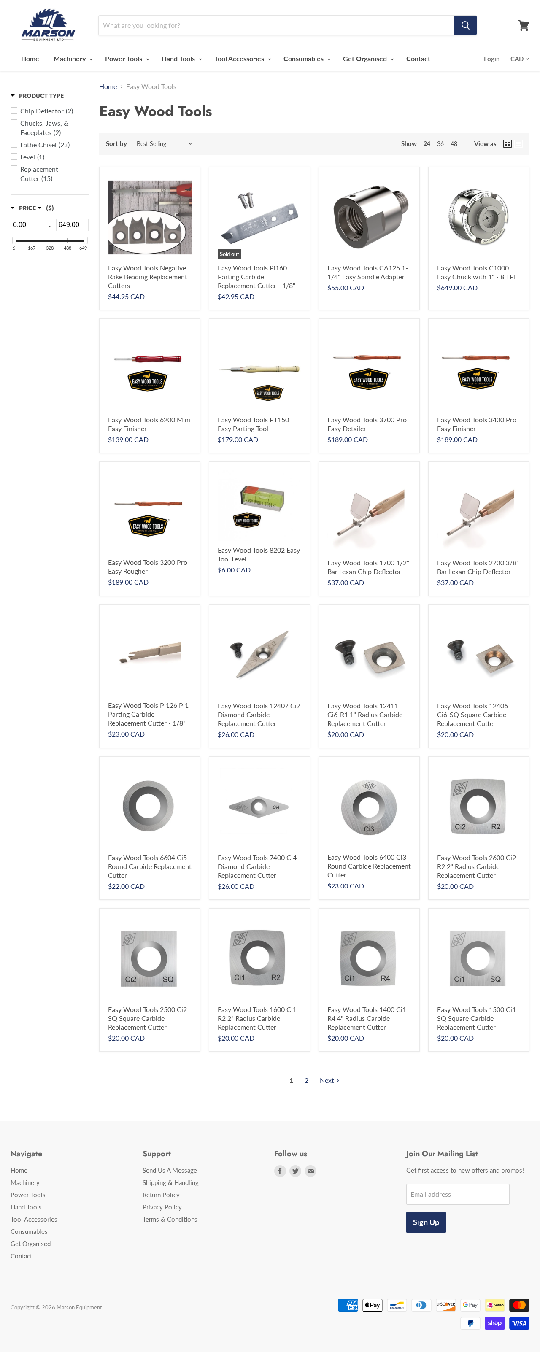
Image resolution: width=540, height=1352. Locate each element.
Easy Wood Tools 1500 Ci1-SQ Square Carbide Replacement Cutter (477, 1018)
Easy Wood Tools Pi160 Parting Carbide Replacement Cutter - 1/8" (256, 276)
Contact (418, 58)
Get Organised (366, 58)
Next (327, 1080)
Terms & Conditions (170, 1219)
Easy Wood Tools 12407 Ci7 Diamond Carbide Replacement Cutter (259, 714)
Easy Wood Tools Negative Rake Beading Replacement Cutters (147, 276)
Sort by (116, 143)
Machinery (70, 58)
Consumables (304, 58)
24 (427, 143)
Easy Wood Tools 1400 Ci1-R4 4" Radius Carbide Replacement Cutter (368, 1018)
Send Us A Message (170, 1170)
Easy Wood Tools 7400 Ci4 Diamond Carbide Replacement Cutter (257, 866)
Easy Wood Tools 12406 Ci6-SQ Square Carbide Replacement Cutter (472, 714)
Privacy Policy (162, 1207)
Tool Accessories (240, 58)
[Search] (465, 25)
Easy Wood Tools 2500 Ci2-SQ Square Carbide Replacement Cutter (148, 1018)
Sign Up (426, 1222)
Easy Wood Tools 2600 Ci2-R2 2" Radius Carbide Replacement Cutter (477, 866)
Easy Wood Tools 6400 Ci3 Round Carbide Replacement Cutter (369, 866)
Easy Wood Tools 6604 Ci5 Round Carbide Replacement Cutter (150, 866)
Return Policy (161, 1194)
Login (492, 58)
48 (454, 143)
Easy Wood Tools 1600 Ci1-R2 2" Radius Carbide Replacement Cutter (258, 1018)
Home (30, 58)
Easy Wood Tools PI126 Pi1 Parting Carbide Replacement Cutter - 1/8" (148, 714)
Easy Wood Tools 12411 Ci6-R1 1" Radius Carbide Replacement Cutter (364, 714)
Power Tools (124, 58)
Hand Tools (179, 58)
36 (440, 143)
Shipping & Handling (171, 1182)
